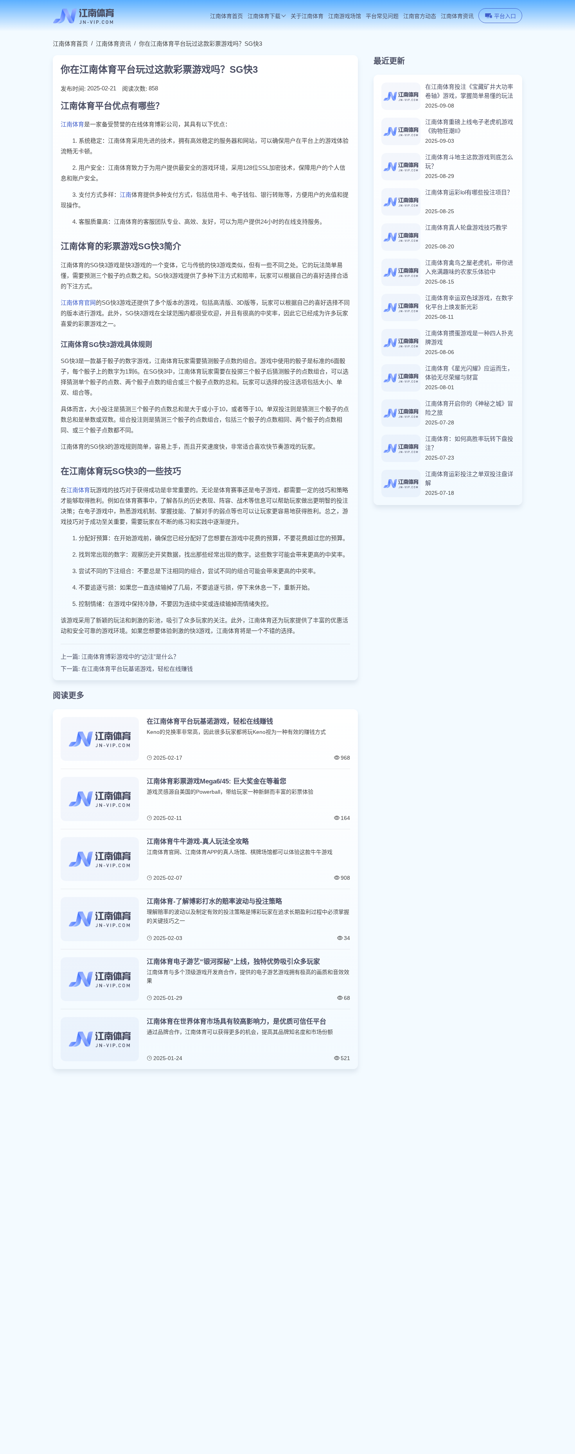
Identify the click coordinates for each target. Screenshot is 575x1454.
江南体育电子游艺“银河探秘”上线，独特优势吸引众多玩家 (233, 961)
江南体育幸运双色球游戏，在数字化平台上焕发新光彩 (469, 302)
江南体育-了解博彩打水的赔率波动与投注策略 (214, 901)
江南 (125, 194)
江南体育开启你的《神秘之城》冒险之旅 (469, 408)
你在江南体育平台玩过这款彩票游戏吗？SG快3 (200, 43)
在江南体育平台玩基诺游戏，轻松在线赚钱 (137, 668)
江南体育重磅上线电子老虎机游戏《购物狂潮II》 (469, 126)
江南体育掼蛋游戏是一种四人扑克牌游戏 (469, 337)
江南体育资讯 (457, 16)
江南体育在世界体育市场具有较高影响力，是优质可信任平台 (236, 1021)
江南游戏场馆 (344, 16)
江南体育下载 (264, 16)
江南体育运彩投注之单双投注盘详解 (469, 478)
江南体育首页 (226, 16)
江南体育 (72, 124)
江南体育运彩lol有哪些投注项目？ (469, 192)
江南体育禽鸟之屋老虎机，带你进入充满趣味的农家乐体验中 (469, 267)
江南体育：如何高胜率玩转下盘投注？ (469, 443)
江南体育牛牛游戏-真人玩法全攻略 (198, 841)
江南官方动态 (419, 16)
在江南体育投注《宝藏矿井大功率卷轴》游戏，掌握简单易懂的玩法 (469, 91)
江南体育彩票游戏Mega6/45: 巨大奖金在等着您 (216, 781)
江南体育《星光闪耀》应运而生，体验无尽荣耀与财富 (469, 373)
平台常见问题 (382, 16)
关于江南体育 (307, 16)
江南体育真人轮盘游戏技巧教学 (466, 227)
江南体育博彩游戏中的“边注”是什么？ (130, 656)
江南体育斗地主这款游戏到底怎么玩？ (469, 161)
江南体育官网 (78, 302)
